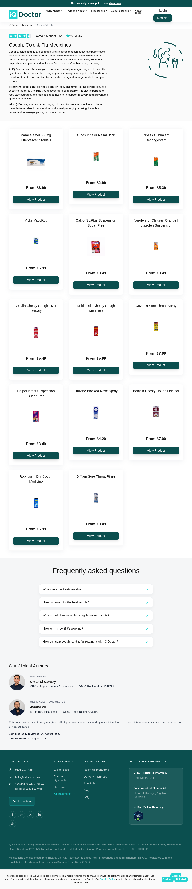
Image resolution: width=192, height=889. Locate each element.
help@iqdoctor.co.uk (27, 777)
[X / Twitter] (30, 814)
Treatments (27, 25)
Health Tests (138, 11)
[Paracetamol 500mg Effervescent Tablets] (36, 161)
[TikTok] (12, 823)
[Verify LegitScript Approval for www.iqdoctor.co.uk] (138, 815)
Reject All (181, 879)
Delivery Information (96, 776)
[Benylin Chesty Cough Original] (156, 412)
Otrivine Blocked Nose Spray (96, 391)
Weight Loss (61, 769)
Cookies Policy (107, 879)
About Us (89, 783)
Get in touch (20, 801)
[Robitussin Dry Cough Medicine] (36, 502)
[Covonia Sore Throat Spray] (156, 327)
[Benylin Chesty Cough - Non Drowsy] (36, 332)
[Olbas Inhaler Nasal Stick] (96, 156)
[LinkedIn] (39, 814)
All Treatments (63, 793)
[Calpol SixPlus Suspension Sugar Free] (96, 246)
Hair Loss (60, 787)
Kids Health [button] (98, 10)
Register (162, 17)
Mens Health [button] (53, 10)
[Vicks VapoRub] (36, 241)
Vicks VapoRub (36, 220)
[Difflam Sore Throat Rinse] (96, 497)
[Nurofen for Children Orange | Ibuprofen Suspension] (156, 246)
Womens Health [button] (75, 10)
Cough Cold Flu (45, 25)
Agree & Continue (171, 878)
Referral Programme (96, 769)
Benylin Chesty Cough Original (156, 391)
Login (163, 10)
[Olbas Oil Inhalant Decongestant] (156, 161)
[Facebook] (12, 814)
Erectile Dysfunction (61, 778)
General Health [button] (120, 10)
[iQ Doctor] (25, 14)
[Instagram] (21, 814)
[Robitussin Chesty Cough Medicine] (96, 332)
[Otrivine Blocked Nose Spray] (96, 412)
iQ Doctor (13, 25)
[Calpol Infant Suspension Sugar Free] (36, 417)
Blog (86, 790)
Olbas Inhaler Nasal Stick (96, 135)
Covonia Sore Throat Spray (156, 306)
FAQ (86, 797)
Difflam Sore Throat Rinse (95, 476)
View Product (36, 199)
